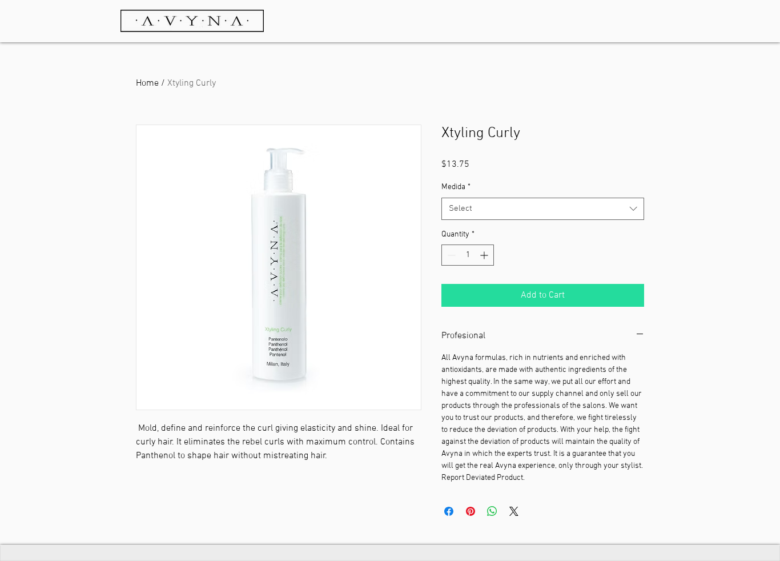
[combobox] (542, 209)
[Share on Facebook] (449, 511)
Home (147, 83)
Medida (456, 187)
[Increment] (485, 255)
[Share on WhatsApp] (492, 511)
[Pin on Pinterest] (470, 511)
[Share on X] (514, 511)
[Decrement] (450, 255)
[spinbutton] (467, 255)
